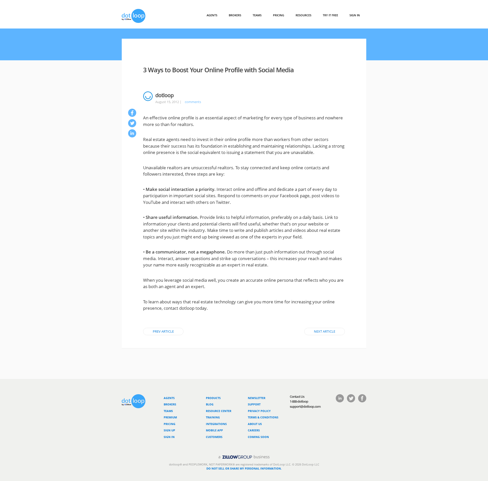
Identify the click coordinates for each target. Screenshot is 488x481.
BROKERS (235, 15)
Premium (170, 417)
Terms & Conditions (263, 417)
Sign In (354, 15)
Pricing (278, 15)
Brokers (170, 404)
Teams (257, 15)
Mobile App (214, 430)
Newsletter (256, 398)
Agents (212, 15)
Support (254, 404)
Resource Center (218, 411)
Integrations (216, 424)
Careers (254, 430)
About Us (255, 424)
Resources (303, 15)
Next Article (324, 331)
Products (213, 398)
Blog (210, 404)
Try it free (330, 15)
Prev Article (163, 331)
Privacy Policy (259, 411)
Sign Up (169, 430)
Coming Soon (258, 437)
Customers (214, 437)
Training (213, 417)
